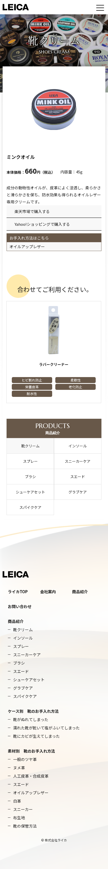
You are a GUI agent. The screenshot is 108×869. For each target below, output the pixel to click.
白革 (17, 801)
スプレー (30, 461)
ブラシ (30, 476)
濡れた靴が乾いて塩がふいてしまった (46, 727)
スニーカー (23, 809)
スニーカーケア (77, 461)
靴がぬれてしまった (30, 719)
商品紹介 (52, 428)
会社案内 (48, 591)
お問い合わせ (19, 606)
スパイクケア (30, 507)
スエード (77, 476)
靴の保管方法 (25, 826)
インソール (77, 445)
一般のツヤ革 (25, 759)
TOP (24, 591)
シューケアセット (30, 492)
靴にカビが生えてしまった (36, 736)
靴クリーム (30, 445)
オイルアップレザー (27, 246)
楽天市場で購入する (32, 211)
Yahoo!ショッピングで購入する (42, 224)
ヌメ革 (19, 767)
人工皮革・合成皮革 (30, 776)
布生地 (19, 817)
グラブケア (77, 492)
